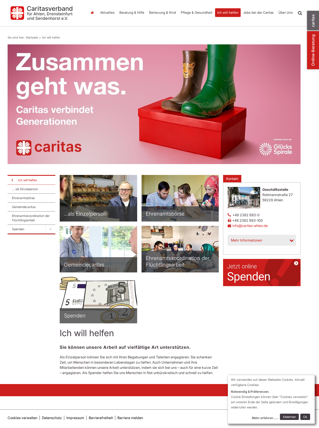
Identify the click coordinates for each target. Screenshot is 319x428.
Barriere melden (130, 418)
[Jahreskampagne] (154, 104)
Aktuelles (107, 12)
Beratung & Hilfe (131, 12)
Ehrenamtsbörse (23, 198)
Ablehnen (289, 417)
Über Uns (285, 12)
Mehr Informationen (246, 240)
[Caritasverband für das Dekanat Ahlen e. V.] (44, 13)
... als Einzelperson (25, 189)
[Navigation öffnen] (12, 180)
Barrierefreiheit (101, 418)
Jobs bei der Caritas (258, 12)
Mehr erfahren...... (265, 418)
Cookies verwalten (22, 418)
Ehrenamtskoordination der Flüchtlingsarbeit (31, 218)
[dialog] (271, 399)
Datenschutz (52, 418)
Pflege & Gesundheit (196, 12)
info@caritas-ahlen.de (250, 225)
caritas (313, 20)
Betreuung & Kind (162, 12)
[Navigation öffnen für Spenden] (50, 229)
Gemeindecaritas (24, 207)
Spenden (18, 229)
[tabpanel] (154, 104)
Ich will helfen (227, 12)
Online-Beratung (313, 50)
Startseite (93, 12)
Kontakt (232, 178)
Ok (305, 417)
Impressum (75, 418)
